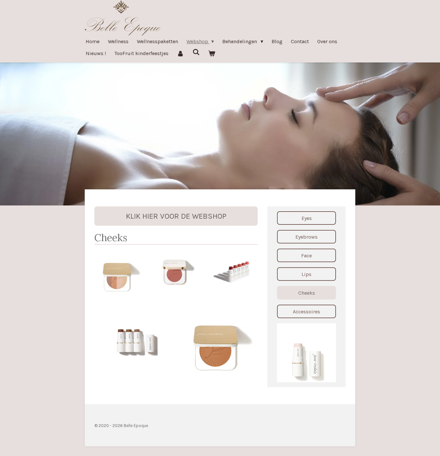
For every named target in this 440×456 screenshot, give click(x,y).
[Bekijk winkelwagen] (211, 53)
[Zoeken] (196, 52)
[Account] (180, 53)
